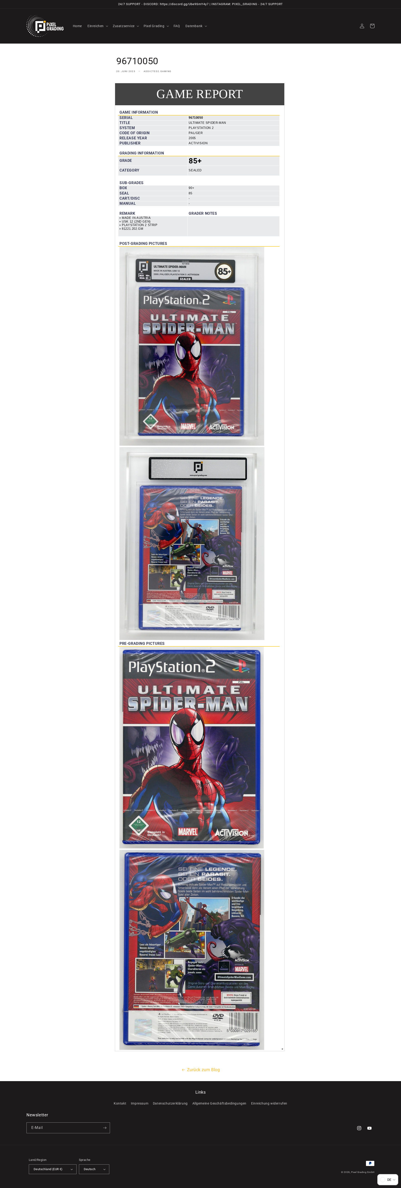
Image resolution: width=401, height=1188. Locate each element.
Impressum (139, 1103)
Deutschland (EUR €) (48, 1169)
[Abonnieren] (105, 1127)
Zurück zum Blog (203, 1069)
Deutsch (90, 1169)
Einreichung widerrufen (269, 1103)
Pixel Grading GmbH (363, 1172)
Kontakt (120, 1103)
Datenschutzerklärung (170, 1103)
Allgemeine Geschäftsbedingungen (219, 1103)
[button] (97, 26)
